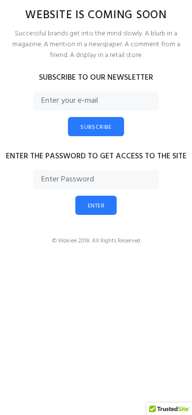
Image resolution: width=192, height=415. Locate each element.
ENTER (96, 206)
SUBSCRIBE (95, 127)
